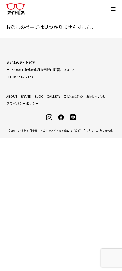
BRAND (26, 96)
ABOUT (11, 96)
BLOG (39, 96)
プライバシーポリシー (22, 103)
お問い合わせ (96, 96)
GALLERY (53, 96)
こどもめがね (73, 96)
